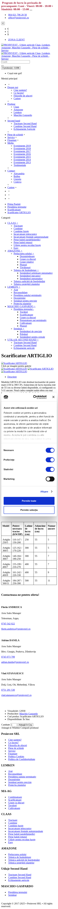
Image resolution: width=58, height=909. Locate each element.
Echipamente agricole (18, 880)
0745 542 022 (8, 623)
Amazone (18, 109)
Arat (10, 771)
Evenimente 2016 (22, 154)
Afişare (44, 491)
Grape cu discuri (16, 802)
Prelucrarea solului (17, 854)
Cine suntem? (20, 90)
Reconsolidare (15, 774)
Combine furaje (15, 825)
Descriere (12, 376)
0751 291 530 (8, 690)
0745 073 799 (8, 657)
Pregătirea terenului (17, 892)
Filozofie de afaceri (23, 95)
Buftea (17, 176)
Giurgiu (17, 179)
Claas (16, 106)
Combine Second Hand (25, 126)
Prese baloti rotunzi (17, 836)
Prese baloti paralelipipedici (21, 834)
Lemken (18, 112)
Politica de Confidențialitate (21, 759)
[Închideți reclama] (53, 397)
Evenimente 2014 (22, 159)
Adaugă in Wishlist (10, 727)
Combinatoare (15, 797)
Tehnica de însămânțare (19, 857)
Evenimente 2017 (22, 151)
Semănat (12, 895)
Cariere (17, 98)
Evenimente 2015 (22, 157)
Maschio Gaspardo (23, 115)
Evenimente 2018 (22, 148)
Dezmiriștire (14, 779)
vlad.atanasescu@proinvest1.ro (16, 695)
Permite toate (29, 501)
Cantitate (5, 724)
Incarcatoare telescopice (19, 828)
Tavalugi (12, 805)
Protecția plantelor (17, 785)
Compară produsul (29, 727)
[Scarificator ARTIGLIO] (14, 363)
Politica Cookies (16, 756)
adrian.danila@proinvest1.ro (15, 662)
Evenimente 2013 (22, 162)
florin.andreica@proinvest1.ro (15, 629)
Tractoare (12, 820)
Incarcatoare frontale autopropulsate (25, 831)
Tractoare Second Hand (25, 123)
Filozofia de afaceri (17, 745)
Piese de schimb (16, 748)
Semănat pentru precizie (20, 782)
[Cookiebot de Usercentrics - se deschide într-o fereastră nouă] (35, 397)
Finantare (12, 753)
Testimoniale (20, 165)
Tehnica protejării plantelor (21, 862)
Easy (10, 842)
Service (11, 751)
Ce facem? (19, 93)
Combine (12, 823)
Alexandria (19, 173)
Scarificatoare (14, 800)
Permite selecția (29, 510)
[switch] (50, 459)
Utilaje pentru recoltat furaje (21, 839)
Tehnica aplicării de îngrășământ (24, 860)
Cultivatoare (14, 808)
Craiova (17, 182)
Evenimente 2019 (22, 145)
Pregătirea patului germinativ (22, 776)
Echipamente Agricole (24, 129)
